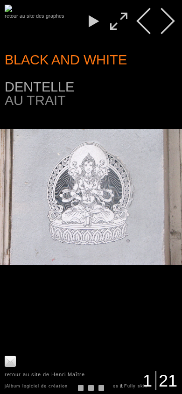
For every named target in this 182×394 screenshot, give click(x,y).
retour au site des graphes (34, 16)
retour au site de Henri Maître (45, 374)
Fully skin (135, 386)
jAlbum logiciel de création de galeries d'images (62, 386)
